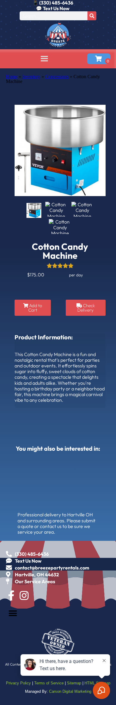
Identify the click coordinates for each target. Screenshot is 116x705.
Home (12, 76)
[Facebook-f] (11, 595)
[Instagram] (24, 595)
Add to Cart (35, 308)
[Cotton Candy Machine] (33, 210)
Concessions (57, 76)
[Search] (91, 15)
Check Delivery (86, 308)
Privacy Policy (18, 683)
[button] (12, 613)
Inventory (31, 76)
